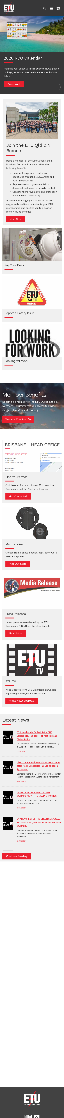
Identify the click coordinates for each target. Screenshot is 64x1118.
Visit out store (17, 563)
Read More (15, 633)
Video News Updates (21, 700)
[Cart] (58, 8)
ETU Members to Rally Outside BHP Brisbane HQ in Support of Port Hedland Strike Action (37, 736)
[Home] (9, 7)
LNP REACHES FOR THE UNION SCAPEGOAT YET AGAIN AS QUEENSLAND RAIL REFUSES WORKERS (39, 822)
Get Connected (18, 496)
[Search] (44, 8)
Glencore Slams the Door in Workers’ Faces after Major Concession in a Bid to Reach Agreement (38, 766)
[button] (5, 55)
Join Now (15, 219)
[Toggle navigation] (51, 8)
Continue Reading (16, 856)
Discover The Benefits (18, 419)
